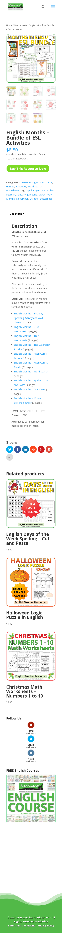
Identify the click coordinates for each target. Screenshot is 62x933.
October (34, 198)
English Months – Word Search (31, 371)
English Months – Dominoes (29, 389)
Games (10, 186)
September (46, 198)
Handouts (21, 186)
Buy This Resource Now (28, 168)
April (29, 190)
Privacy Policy (46, 925)
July (29, 194)
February (11, 194)
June (34, 194)
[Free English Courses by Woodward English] (31, 822)
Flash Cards (45, 182)
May (49, 194)
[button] (50, 39)
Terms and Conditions (21, 925)
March (41, 194)
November (22, 198)
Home (9, 25)
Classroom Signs (28, 182)
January (21, 194)
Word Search (35, 186)
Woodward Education (36, 917)
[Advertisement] (31, 860)
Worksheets (20, 25)
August (37, 190)
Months (10, 198)
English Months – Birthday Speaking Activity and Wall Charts (28, 318)
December (48, 190)
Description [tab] (17, 213)
